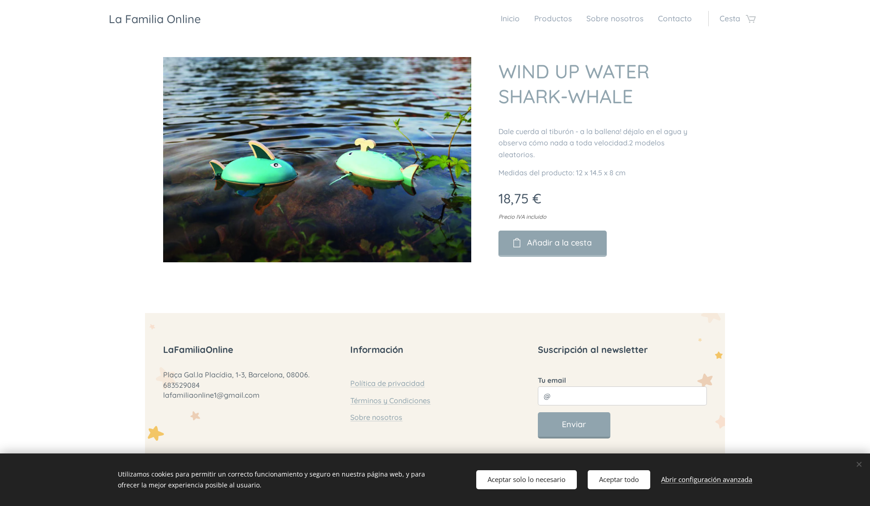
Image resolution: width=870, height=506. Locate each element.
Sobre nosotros (376, 417)
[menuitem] (512, 18)
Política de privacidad (387, 383)
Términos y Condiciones (390, 400)
